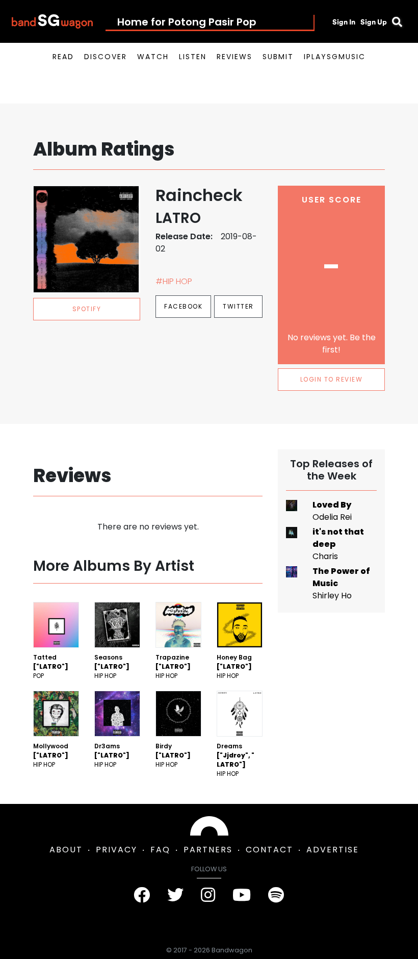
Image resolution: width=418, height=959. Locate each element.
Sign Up (373, 22)
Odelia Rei (332, 517)
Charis (325, 556)
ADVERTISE (332, 849)
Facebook (183, 306)
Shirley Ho (332, 595)
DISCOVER (105, 57)
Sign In (343, 22)
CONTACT (269, 849)
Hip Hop (105, 675)
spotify (86, 309)
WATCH (153, 57)
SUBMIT (278, 57)
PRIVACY (116, 849)
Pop (38, 675)
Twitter (238, 306)
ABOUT (66, 849)
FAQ (160, 849)
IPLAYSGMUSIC (334, 57)
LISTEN (192, 57)
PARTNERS (208, 849)
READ (63, 57)
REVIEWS (234, 57)
